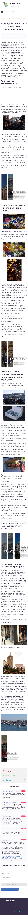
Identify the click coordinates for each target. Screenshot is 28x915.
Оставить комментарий (10, 889)
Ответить (23, 802)
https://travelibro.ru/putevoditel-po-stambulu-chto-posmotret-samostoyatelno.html (11, 857)
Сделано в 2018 (11, 911)
